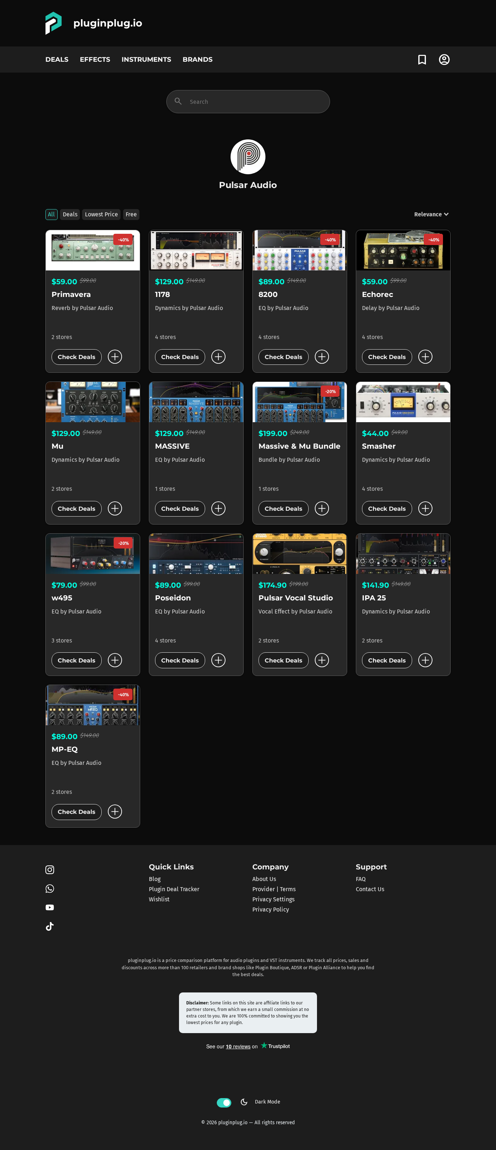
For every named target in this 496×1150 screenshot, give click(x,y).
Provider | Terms (274, 889)
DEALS (56, 59)
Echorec (377, 294)
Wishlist (159, 899)
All (51, 214)
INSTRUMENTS (146, 59)
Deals (70, 214)
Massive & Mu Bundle (300, 446)
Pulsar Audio (96, 308)
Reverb (62, 308)
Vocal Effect (275, 611)
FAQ (361, 879)
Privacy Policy (270, 909)
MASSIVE (172, 446)
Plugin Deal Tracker (174, 889)
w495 (62, 598)
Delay (370, 308)
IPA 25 (374, 598)
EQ (263, 308)
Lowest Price (101, 214)
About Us (264, 879)
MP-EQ (65, 749)
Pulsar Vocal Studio (296, 598)
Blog (154, 879)
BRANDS (197, 59)
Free (131, 214)
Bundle (269, 459)
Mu (58, 446)
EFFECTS (95, 59)
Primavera (71, 294)
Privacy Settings (273, 899)
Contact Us (370, 889)
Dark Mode (260, 1102)
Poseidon (173, 598)
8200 (268, 294)
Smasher (379, 446)
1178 (162, 294)
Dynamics (168, 308)
